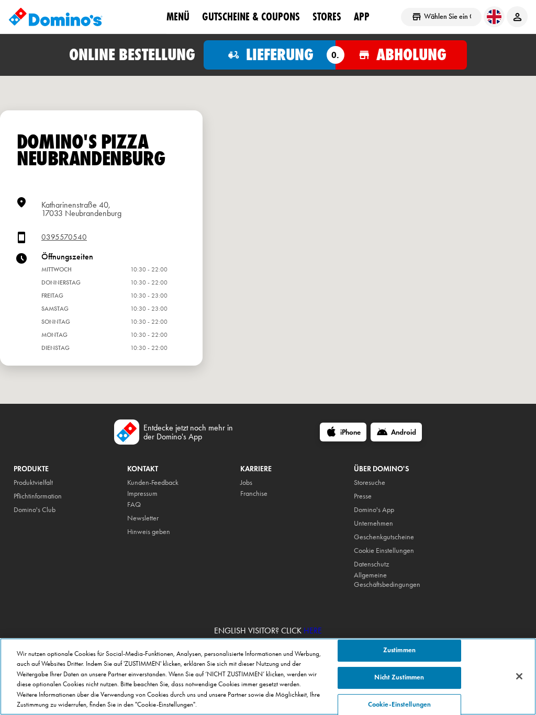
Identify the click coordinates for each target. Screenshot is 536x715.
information (46, 496)
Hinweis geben (148, 531)
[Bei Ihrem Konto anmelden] (517, 16)
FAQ (134, 504)
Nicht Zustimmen (399, 677)
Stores (326, 16)
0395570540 (64, 237)
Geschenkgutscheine (384, 536)
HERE (313, 630)
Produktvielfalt (33, 482)
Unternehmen (373, 523)
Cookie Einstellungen (384, 550)
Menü (177, 16)
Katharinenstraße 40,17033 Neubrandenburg (81, 209)
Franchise (253, 493)
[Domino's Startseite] (55, 16)
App (362, 16)
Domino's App (374, 509)
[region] (268, 676)
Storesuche (369, 482)
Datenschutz (371, 564)
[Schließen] (519, 676)
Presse (363, 496)
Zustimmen (399, 650)
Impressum (142, 493)
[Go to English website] (494, 16)
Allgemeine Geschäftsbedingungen (387, 580)
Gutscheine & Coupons (251, 16)
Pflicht (22, 496)
